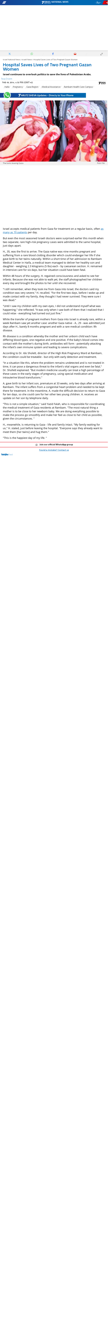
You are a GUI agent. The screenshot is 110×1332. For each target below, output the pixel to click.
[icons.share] (105, 2)
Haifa (7, 87)
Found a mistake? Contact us (54, 450)
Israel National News (11, 60)
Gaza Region (32, 87)
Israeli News (27, 60)
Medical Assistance (51, 87)
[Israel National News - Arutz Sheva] (55, 2)
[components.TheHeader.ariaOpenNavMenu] (17, 2)
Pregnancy (18, 87)
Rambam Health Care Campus (78, 87)
